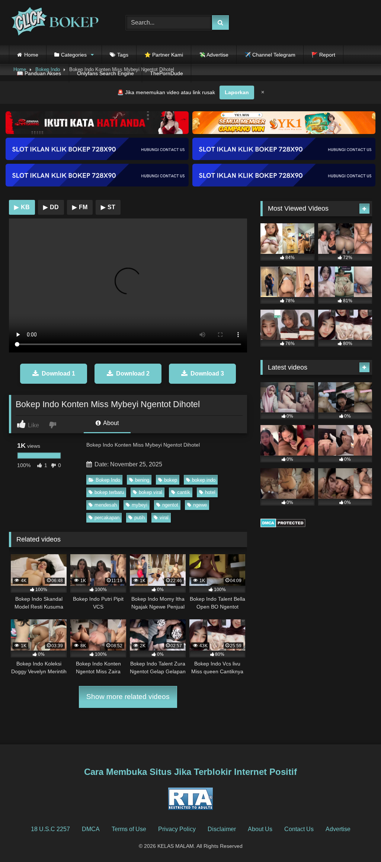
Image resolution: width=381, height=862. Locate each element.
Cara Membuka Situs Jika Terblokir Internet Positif (190, 772)
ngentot (170, 505)
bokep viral (150, 492)
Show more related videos (128, 696)
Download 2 (133, 373)
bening (142, 480)
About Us (260, 829)
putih (139, 517)
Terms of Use (129, 829)
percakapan (107, 517)
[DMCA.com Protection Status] (282, 525)
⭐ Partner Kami (163, 55)
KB (22, 207)
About (110, 423)
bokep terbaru (109, 492)
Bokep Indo (108, 480)
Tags (122, 55)
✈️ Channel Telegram (269, 55)
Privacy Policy (177, 829)
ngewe (200, 505)
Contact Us (299, 829)
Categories (74, 55)
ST (108, 207)
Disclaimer (222, 829)
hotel (210, 492)
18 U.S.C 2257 (50, 829)
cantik (183, 492)
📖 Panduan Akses (39, 73)
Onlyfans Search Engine (105, 73)
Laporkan (237, 92)
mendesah (106, 505)
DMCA (91, 829)
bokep (170, 480)
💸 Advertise (213, 55)
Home (31, 55)
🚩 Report (323, 55)
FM (79, 207)
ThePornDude (166, 73)
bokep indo (203, 480)
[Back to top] (358, 840)
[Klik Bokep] (59, 22)
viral (164, 517)
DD (51, 207)
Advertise (338, 829)
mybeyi (139, 505)
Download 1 (58, 373)
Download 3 (207, 373)
